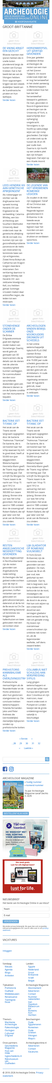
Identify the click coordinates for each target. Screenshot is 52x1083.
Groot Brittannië (33, 973)
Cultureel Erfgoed (9, 1034)
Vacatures (33, 1051)
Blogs (8, 972)
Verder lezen (9, 100)
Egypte (31, 966)
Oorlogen (9, 1030)
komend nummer (34, 785)
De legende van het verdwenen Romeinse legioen (37, 189)
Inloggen (7, 950)
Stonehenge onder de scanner (11, 328)
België (31, 980)
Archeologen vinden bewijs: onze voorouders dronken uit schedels (36, 333)
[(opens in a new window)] (6, 770)
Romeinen (33, 1027)
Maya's (31, 1038)
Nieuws (8, 966)
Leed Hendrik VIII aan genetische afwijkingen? (14, 188)
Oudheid (9, 991)
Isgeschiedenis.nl (10, 1056)
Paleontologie (10, 1027)
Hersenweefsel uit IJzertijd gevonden (37, 51)
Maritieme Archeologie (10, 1023)
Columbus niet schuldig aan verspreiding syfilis (37, 674)
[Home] (26, 13)
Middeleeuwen (10, 994)
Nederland (33, 969)
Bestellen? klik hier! (16, 813)
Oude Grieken (32, 1031)
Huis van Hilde (9, 1052)
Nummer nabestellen (33, 997)
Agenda (8, 969)
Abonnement (33, 988)
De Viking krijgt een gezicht (13, 49)
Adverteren (33, 991)
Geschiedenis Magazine (10, 1046)
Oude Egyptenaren (33, 1023)
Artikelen (9, 975)
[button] (26, 22)
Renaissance (10, 996)
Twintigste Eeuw (10, 1000)
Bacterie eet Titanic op (11, 422)
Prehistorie (10, 988)
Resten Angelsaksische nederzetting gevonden (13, 550)
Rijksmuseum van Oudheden (10, 1061)
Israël (31, 977)
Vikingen (32, 1035)
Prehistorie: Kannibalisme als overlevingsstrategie (18, 674)
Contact (32, 994)
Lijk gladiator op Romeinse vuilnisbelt (36, 548)
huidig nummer (34, 782)
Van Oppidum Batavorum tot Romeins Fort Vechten (33, 1008)
